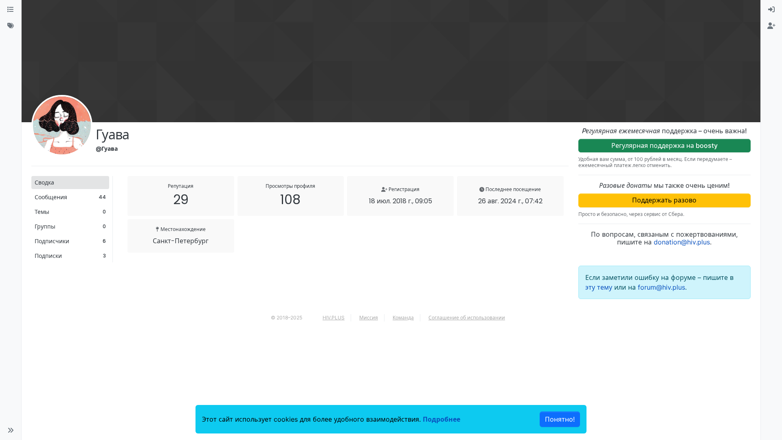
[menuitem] (771, 9)
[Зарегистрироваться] (771, 26)
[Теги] (10, 26)
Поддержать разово (664, 200)
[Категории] (10, 9)
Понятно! (560, 419)
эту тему (599, 287)
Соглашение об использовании (466, 318)
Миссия (368, 318)
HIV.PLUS (334, 318)
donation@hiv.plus (682, 242)
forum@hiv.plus (661, 287)
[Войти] (771, 9)
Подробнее (441, 419)
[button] (10, 430)
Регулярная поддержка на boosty (664, 145)
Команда (403, 318)
